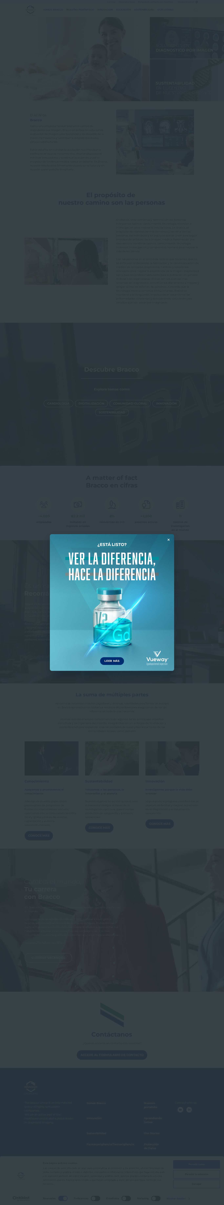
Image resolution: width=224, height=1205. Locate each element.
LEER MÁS (111, 660)
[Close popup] (168, 539)
